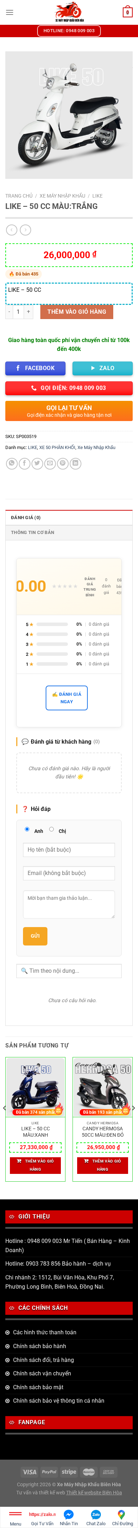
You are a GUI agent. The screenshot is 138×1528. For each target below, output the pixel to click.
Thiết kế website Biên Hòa (94, 1493)
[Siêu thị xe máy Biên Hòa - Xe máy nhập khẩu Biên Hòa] (69, 12)
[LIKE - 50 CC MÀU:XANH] (35, 1087)
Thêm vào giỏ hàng (76, 311)
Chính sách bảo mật (38, 1387)
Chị (62, 831)
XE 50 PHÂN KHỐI (57, 447)
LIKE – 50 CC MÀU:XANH (35, 1132)
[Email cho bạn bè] (50, 464)
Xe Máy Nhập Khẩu (62, 196)
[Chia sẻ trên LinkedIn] (75, 464)
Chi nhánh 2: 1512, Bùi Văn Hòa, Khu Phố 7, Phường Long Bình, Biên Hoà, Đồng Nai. (59, 1282)
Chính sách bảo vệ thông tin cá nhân (58, 1400)
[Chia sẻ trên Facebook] (24, 464)
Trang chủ (19, 196)
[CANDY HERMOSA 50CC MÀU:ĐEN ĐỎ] (102, 1087)
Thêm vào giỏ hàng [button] (39, 1165)
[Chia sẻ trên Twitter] (37, 464)
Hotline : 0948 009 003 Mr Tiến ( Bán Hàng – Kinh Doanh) (67, 1246)
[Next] (133, 1122)
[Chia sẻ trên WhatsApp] (12, 464)
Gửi (35, 936)
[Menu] (9, 12)
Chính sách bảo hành (39, 1346)
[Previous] (4, 1122)
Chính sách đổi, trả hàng (43, 1360)
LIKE (97, 196)
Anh (38, 831)
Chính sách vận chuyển (42, 1373)
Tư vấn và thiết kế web (41, 1493)
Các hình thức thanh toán (44, 1332)
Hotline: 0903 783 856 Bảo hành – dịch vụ (58, 1263)
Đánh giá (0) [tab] (26, 517)
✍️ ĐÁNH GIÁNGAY (66, 698)
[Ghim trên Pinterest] (63, 464)
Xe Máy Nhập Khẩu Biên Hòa (89, 1485)
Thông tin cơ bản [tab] (32, 532)
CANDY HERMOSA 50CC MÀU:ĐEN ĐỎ (103, 1132)
